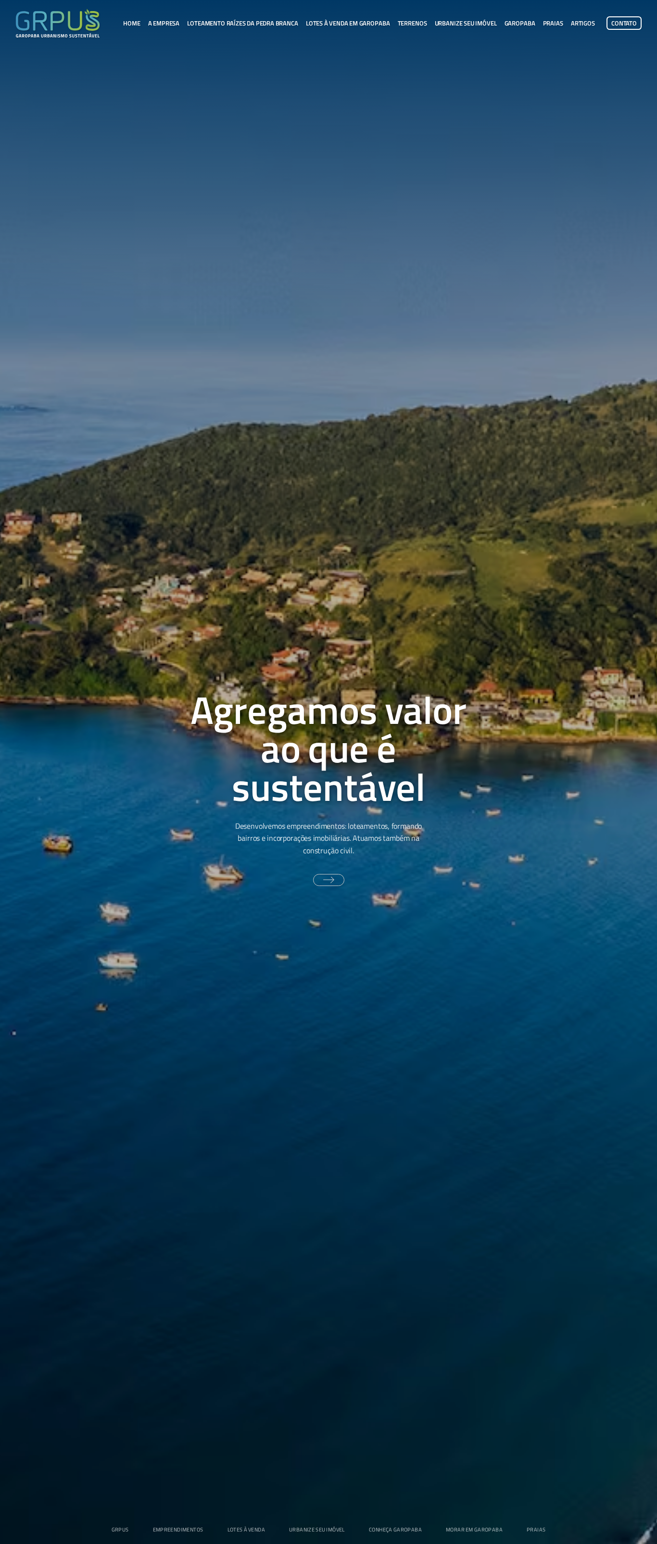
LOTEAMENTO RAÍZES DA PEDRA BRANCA (242, 23)
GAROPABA (520, 23)
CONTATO (624, 23)
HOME (131, 23)
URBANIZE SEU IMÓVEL (466, 23)
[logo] (57, 23)
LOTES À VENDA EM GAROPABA (348, 23)
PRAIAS (553, 23)
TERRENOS (412, 23)
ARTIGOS (583, 23)
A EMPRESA (164, 23)
